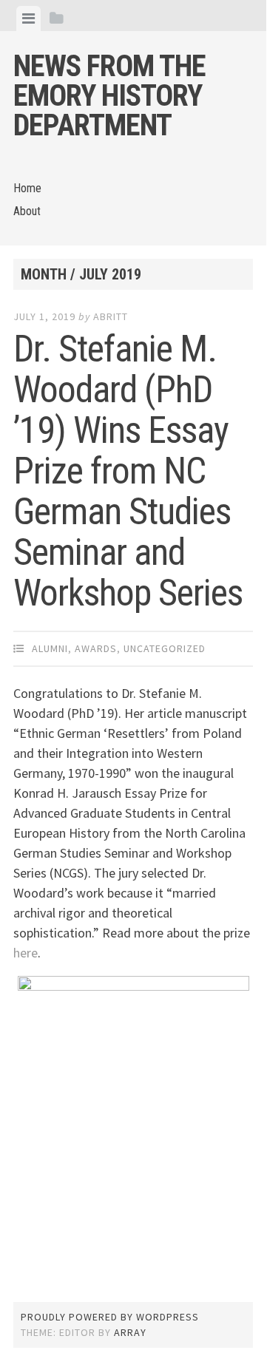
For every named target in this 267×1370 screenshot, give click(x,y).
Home (27, 188)
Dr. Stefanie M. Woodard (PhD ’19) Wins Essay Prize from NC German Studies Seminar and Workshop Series (128, 471)
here (25, 952)
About (27, 211)
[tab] (28, 18)
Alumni (50, 648)
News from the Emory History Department (109, 96)
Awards (96, 648)
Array (130, 1332)
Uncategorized (165, 648)
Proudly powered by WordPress (110, 1316)
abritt (110, 316)
